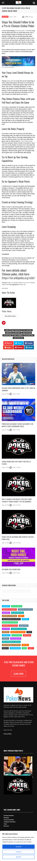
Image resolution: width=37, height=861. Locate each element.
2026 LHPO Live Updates (25, 609)
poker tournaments (18, 335)
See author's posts (10, 316)
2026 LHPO (5, 638)
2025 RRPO (5, 632)
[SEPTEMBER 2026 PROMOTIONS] (18, 557)
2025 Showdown (15, 638)
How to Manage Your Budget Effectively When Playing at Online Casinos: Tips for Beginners (16, 500)
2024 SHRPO (6, 612)
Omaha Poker (9, 333)
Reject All (18, 857)
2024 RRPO (25, 619)
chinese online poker (16, 330)
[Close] (35, 832)
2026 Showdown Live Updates (11, 645)
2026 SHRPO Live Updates (10, 625)
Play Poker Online (7, 335)
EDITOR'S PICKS (16, 635)
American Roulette (9, 819)
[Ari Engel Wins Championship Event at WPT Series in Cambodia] (18, 374)
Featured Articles (17, 612)
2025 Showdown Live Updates (11, 619)
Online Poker (17, 333)
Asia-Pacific (6, 635)
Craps (5, 824)
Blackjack (6, 817)
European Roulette (9, 815)
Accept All (18, 847)
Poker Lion (23, 284)
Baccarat (6, 826)
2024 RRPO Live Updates (9, 616)
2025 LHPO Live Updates (9, 609)
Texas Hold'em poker (18, 338)
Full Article (5, 288)
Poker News (5, 17)
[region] (18, 846)
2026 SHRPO (6, 606)
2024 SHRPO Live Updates (19, 629)
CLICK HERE (19, 673)
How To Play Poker (27, 330)
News (24, 648)
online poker (9, 81)
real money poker (29, 335)
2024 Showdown (15, 648)
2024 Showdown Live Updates (11, 642)
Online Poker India (26, 333)
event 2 (21, 616)
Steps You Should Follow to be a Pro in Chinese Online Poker (18, 284)
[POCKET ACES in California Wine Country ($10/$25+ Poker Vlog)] (18, 522)
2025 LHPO (25, 645)
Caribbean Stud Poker (10, 822)
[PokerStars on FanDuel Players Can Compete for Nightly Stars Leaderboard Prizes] (18, 410)
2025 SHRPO (27, 635)
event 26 (5, 648)
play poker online (27, 115)
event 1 (31, 648)
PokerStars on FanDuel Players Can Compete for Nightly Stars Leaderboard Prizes (17, 425)
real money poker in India (22, 31)
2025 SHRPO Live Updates (10, 622)
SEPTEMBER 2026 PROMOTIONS (11, 569)
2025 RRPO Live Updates (18, 632)
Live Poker (6, 629)
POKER (29, 632)
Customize (18, 852)
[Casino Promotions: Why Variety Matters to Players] (18, 447)
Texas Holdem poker (26, 141)
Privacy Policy (7, 734)
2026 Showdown (16, 606)
